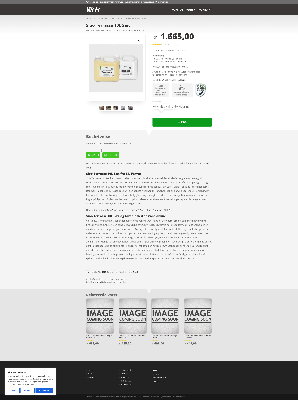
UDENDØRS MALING (103, 18)
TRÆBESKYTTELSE (118, 18)
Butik (93, 18)
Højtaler (124, 374)
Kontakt (205, 10)
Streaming (125, 377)
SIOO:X (127, 18)
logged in (100, 282)
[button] (139, 41)
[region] (30, 381)
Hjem (88, 18)
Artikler (155, 382)
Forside (177, 10)
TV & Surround (126, 381)
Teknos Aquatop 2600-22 (158, 210)
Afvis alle (27, 390)
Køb (184, 122)
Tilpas (13, 390)
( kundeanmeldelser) (170, 45)
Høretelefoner (126, 384)
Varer (190, 10)
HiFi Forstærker (127, 370)
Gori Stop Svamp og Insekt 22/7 (124, 210)
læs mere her (186, 79)
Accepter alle (44, 390)
